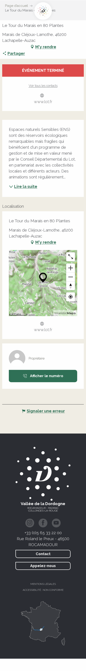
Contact (43, 554)
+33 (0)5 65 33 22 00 (43, 532)
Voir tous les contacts (43, 85)
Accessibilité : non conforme (43, 590)
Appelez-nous (43, 566)
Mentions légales (43, 584)
